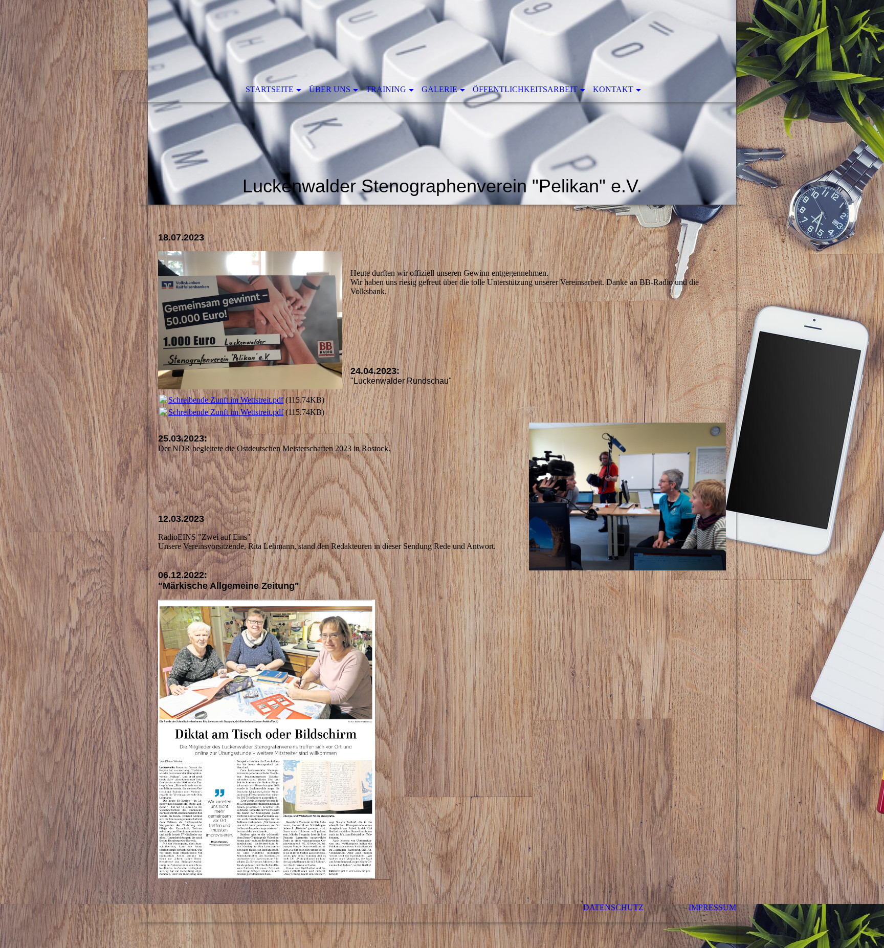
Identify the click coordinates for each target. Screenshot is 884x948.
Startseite (270, 89)
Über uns (329, 89)
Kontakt (613, 89)
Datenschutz (636, 907)
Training (386, 89)
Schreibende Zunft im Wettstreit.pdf (225, 399)
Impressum (712, 907)
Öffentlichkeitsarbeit (525, 89)
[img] (442, 102)
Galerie (439, 89)
